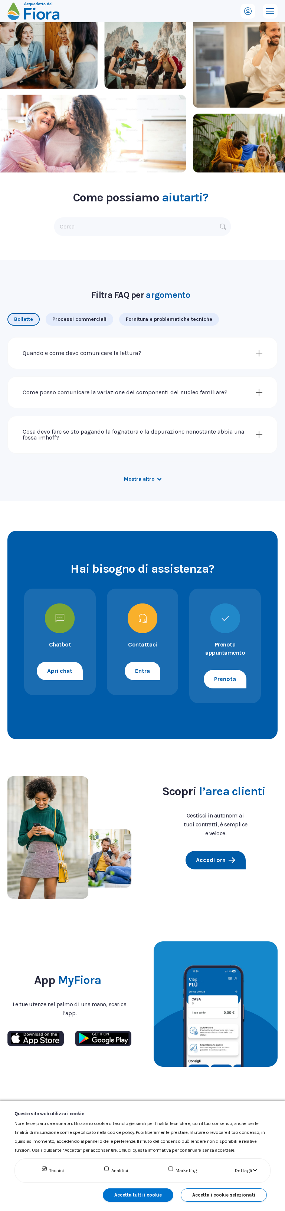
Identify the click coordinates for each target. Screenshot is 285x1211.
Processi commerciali (79, 319)
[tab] (23, 319)
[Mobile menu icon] (270, 11)
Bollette (23, 319)
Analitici (119, 1170)
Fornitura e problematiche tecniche (169, 319)
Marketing (186, 1170)
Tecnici (56, 1170)
